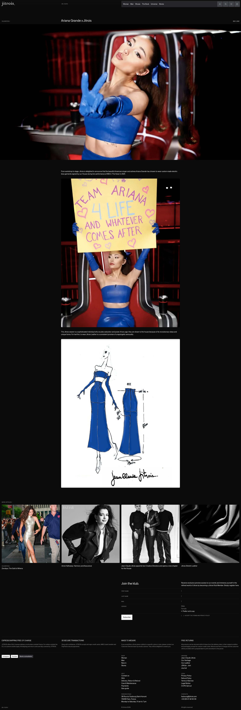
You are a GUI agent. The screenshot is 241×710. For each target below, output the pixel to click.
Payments (125, 686)
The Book (145, 4)
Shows (137, 4)
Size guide (125, 688)
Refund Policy (186, 678)
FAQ (123, 678)
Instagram (6, 656)
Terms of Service (187, 681)
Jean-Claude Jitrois (188, 658)
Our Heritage (186, 660)
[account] (220, 4)
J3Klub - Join (186, 665)
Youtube (14, 656)
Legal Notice (185, 683)
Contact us (125, 676)
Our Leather (185, 663)
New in (123, 663)
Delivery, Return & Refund (130, 681)
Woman (126, 4)
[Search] (225, 4)
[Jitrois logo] (8, 4)
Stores (161, 4)
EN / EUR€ (65, 4)
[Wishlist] (231, 4)
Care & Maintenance (128, 683)
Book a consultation (26, 656)
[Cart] (237, 4)
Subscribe (127, 617)
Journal (184, 668)
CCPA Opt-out (186, 686)
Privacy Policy (186, 676)
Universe (154, 4)
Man (132, 4)
